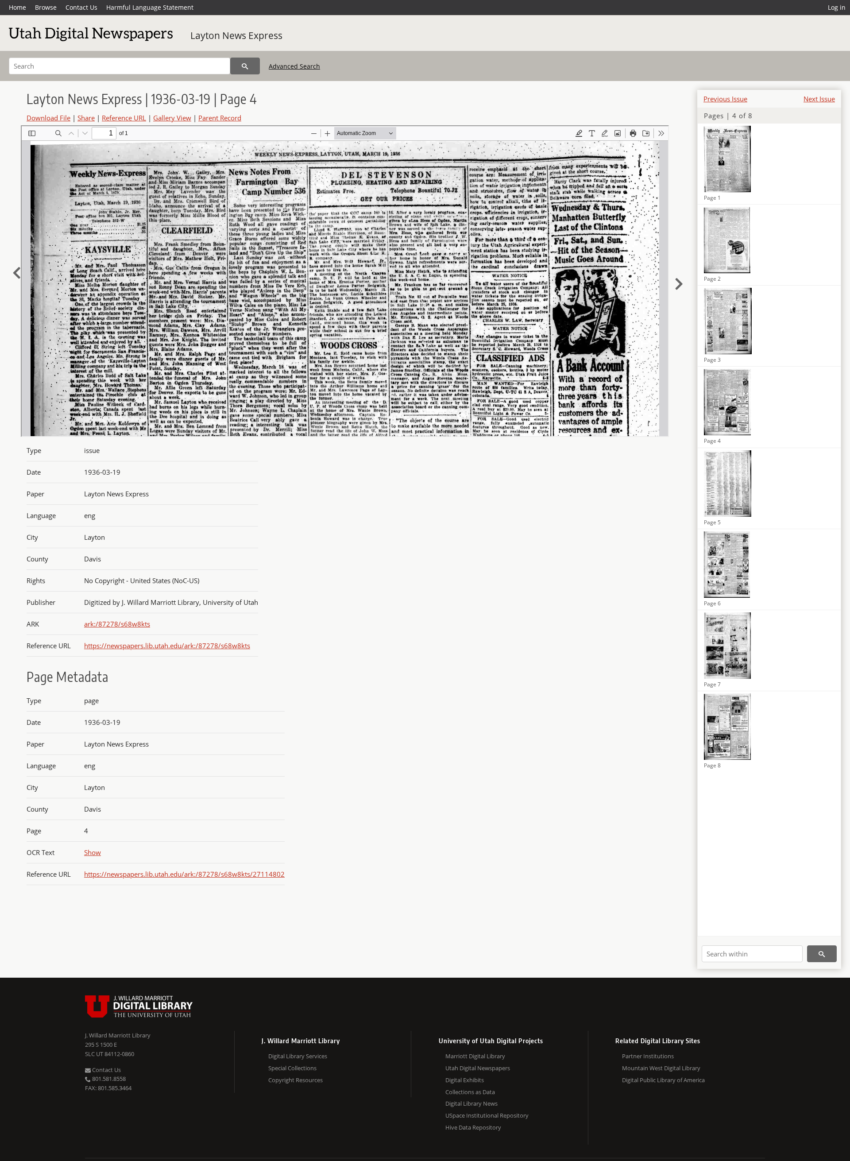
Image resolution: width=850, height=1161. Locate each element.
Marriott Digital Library (475, 1056)
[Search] (245, 66)
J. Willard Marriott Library (118, 1035)
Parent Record (219, 117)
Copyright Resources (295, 1080)
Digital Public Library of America (663, 1080)
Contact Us (81, 7)
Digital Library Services (297, 1056)
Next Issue (819, 98)
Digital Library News (471, 1103)
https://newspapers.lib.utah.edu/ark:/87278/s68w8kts (167, 645)
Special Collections (292, 1068)
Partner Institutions (648, 1056)
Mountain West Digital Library (661, 1068)
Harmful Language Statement (149, 7)
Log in (837, 7)
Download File (48, 117)
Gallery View (172, 117)
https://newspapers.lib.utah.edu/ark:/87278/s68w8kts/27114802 (184, 874)
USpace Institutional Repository (487, 1115)
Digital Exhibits (464, 1080)
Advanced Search (294, 66)
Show (92, 852)
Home (17, 7)
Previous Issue (725, 98)
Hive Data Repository (473, 1127)
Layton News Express (236, 35)
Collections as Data (470, 1092)
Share (86, 117)
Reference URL (124, 117)
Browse (46, 7)
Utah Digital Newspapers (477, 1068)
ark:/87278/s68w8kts (117, 623)
